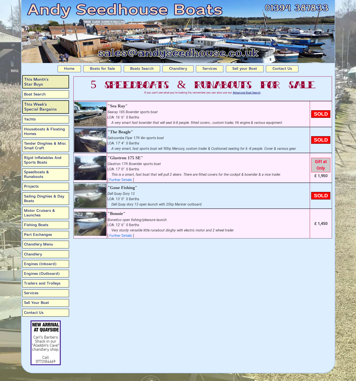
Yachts (30, 119)
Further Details (120, 180)
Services (209, 68)
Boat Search (35, 94)
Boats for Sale (102, 68)
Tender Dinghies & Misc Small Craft (45, 145)
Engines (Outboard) (42, 273)
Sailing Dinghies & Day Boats (44, 198)
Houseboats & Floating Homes (44, 131)
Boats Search (142, 68)
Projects (31, 186)
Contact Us (282, 68)
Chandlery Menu (38, 244)
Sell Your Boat (36, 303)
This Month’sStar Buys (36, 82)
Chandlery (178, 68)
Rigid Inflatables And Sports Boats (43, 160)
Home (69, 68)
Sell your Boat (244, 68)
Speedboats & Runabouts (36, 174)
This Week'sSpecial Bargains (40, 106)
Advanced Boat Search (247, 92)
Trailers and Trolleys (42, 283)
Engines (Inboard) (40, 264)
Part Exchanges (38, 234)
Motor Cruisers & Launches (39, 212)
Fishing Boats (36, 225)
